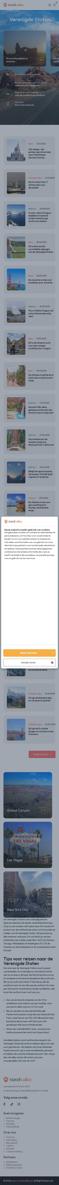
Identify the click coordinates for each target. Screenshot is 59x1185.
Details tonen (28, 662)
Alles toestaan (28, 652)
